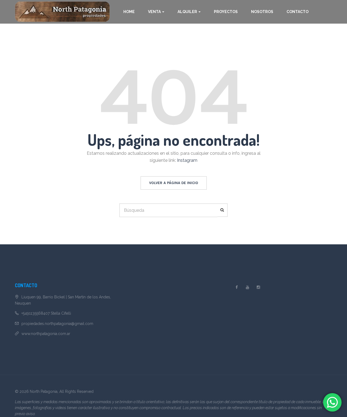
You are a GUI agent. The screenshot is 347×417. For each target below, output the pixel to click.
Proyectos (226, 12)
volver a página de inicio (173, 183)
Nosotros (262, 12)
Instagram (187, 160)
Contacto (298, 12)
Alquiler (188, 12)
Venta (155, 12)
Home (129, 12)
